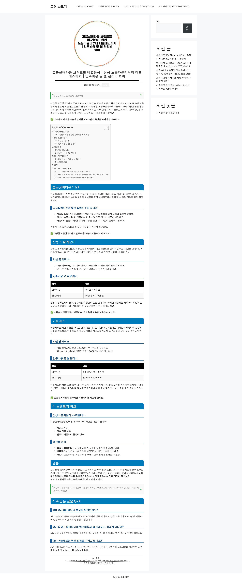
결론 (56, 165)
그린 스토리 (58, 6)
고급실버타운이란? (61, 131)
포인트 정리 (63, 162)
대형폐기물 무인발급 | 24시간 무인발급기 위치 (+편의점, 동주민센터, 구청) (98, 560)
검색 (158, 21)
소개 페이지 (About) (84, 6)
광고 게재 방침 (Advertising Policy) (174, 6)
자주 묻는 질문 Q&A (62, 168)
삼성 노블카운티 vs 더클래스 (69, 159)
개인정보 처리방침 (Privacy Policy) (139, 6)
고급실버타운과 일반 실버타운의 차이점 (73, 135)
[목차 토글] (105, 128)
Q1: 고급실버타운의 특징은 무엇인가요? (74, 171)
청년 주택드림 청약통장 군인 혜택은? (98, 563)
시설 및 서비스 (63, 141)
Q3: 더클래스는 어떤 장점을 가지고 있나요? (75, 177)
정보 (97, 558)
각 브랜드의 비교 (61, 156)
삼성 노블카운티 (61, 138)
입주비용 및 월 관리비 (67, 144)
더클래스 (58, 147)
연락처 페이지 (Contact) (108, 6)
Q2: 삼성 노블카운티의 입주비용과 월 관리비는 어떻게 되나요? (83, 174)
